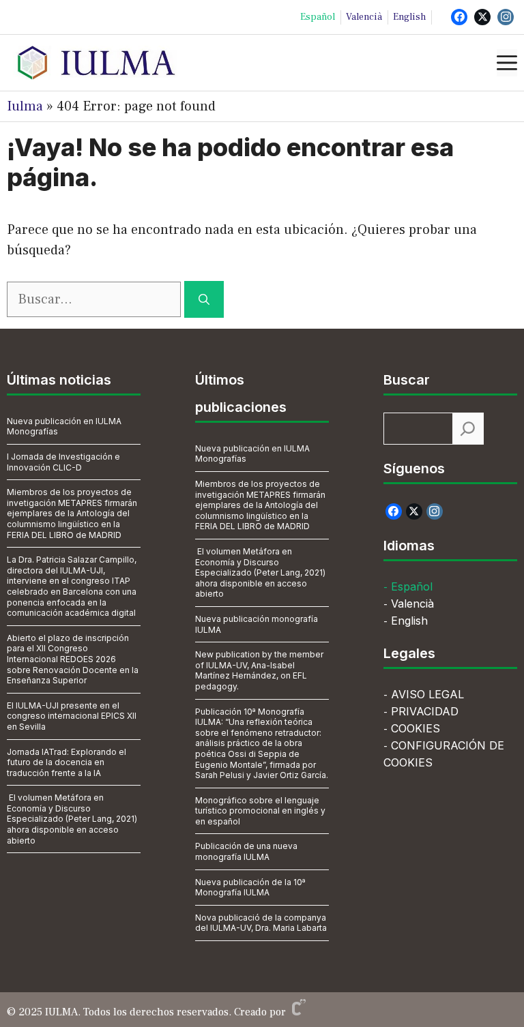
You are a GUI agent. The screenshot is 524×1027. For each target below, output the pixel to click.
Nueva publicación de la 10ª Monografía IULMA (250, 887)
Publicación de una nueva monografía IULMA (246, 851)
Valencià (364, 17)
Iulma (25, 106)
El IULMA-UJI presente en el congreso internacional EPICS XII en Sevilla (71, 716)
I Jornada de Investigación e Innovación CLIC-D (63, 462)
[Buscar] (204, 299)
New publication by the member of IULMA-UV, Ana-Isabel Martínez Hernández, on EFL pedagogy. (259, 670)
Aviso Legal (427, 694)
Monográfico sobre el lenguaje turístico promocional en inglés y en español (260, 811)
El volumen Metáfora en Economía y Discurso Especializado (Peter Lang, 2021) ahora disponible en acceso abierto (72, 818)
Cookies (415, 728)
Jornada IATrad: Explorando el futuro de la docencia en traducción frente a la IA (66, 762)
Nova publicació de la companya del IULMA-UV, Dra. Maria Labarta (261, 923)
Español (317, 17)
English (409, 17)
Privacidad (424, 711)
